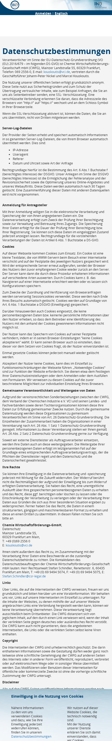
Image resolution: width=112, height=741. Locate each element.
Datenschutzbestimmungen (31, 736)
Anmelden (43, 13)
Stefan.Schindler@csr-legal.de (24, 576)
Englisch (61, 13)
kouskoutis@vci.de (56, 72)
